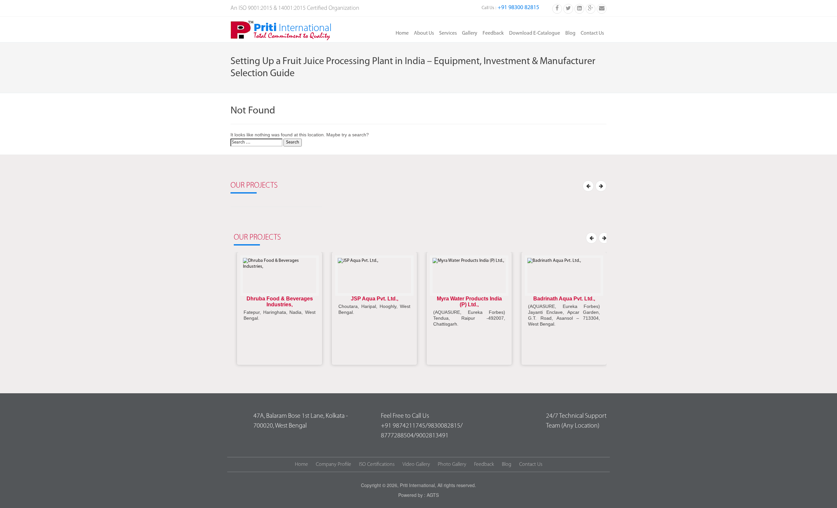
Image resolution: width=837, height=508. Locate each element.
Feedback (493, 33)
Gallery (469, 33)
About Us (424, 33)
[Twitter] (568, 8)
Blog (570, 33)
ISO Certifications (377, 464)
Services (448, 33)
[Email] (601, 8)
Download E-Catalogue (534, 33)
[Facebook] (557, 8)
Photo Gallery (452, 464)
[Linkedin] (579, 8)
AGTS (433, 495)
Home (402, 33)
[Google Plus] (590, 8)
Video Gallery (416, 464)
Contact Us (592, 33)
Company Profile (333, 464)
